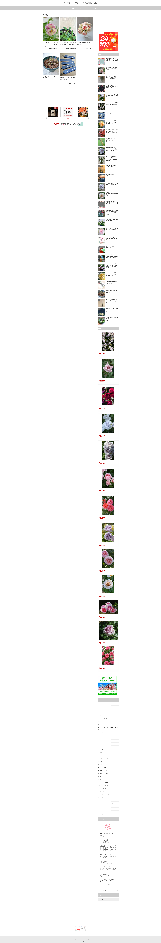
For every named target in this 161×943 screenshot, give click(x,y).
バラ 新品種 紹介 (101, 703)
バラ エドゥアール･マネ (102, 706)
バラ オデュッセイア (102, 709)
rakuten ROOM (82, 939)
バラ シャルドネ (101, 724)
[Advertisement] (68, 96)
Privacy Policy (88, 939)
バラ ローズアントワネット (103, 770)
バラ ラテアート (101, 755)
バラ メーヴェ (100, 749)
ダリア (99, 806)
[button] (117, 890)
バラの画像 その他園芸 (102, 788)
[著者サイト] (106, 885)
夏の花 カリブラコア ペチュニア (104, 800)
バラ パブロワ (100, 738)
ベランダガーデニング (102, 811)
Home (71, 939)
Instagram (75, 939)
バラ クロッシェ (101, 712)
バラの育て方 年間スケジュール (104, 794)
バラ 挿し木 (100, 779)
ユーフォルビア (101, 808)
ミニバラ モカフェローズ (103, 785)
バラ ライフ (100, 752)
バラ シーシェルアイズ (102, 718)
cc (108, 831)
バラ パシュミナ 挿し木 (102, 735)
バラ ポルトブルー (101, 743)
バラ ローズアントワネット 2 (103, 773)
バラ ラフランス (101, 761)
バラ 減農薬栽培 (101, 791)
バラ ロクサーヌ (101, 776)
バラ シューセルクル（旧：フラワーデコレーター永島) (108, 728)
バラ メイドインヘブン (102, 746)
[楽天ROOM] (110, 885)
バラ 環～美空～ (101, 732)
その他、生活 (100, 814)
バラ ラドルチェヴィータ (103, 758)
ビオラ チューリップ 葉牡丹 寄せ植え (105, 803)
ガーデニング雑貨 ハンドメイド (104, 797)
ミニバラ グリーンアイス (103, 782)
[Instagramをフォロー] (108, 885)
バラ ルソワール (101, 764)
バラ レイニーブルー (102, 767)
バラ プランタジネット (102, 740)
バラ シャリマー (101, 721)
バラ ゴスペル (100, 715)
